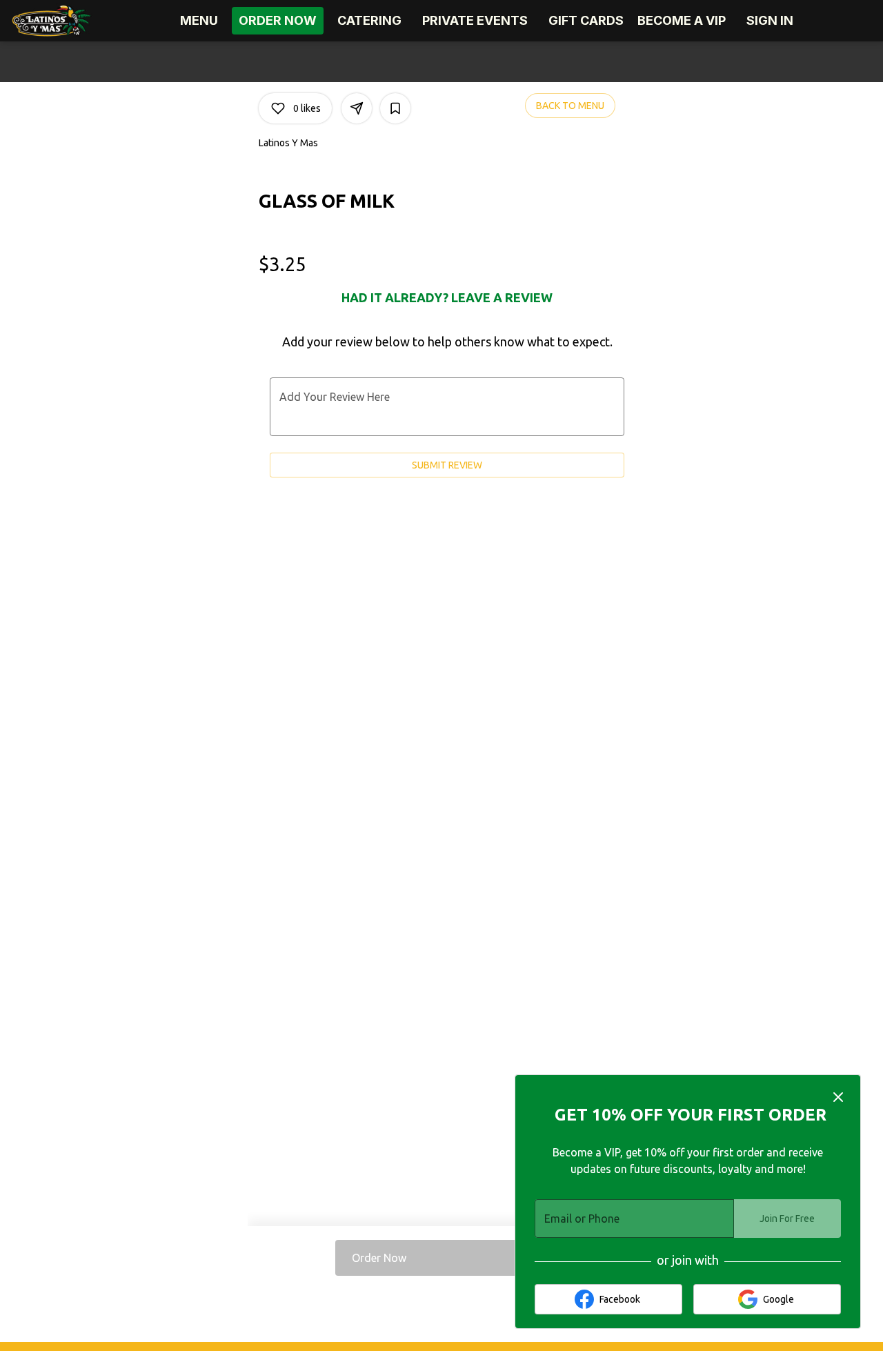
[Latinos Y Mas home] (73, 20)
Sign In (769, 20)
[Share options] (356, 108)
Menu (199, 20)
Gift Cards (586, 20)
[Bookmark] (395, 108)
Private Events (475, 20)
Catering (369, 20)
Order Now (278, 20)
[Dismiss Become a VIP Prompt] (838, 1097)
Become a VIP (681, 20)
